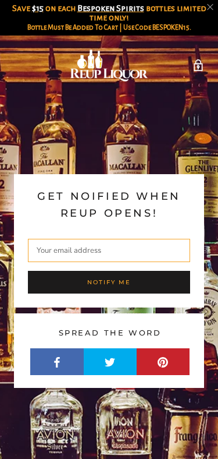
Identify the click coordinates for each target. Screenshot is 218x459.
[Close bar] (210, 7)
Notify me (109, 282)
